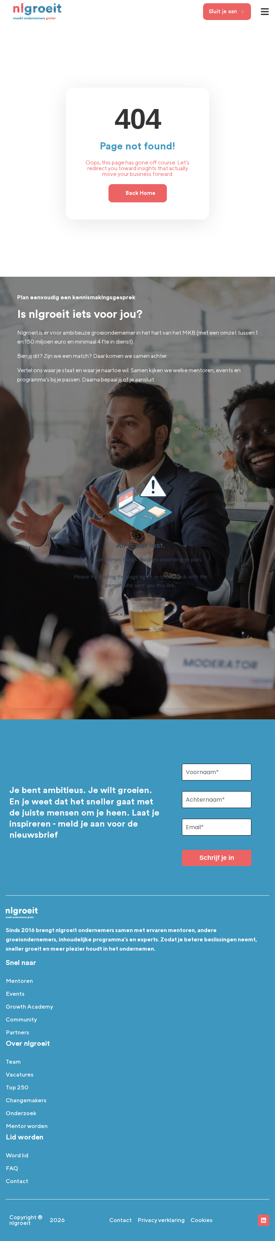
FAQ (12, 1168)
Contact (17, 1181)
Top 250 (17, 1087)
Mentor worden (27, 1126)
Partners (17, 1032)
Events (15, 993)
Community (21, 1019)
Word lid (17, 1155)
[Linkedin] (263, 1220)
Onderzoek (21, 1113)
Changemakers (26, 1100)
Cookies (201, 1220)
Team (13, 1061)
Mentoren (19, 980)
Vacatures (19, 1074)
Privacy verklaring (161, 1220)
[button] (265, 12)
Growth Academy (29, 1006)
